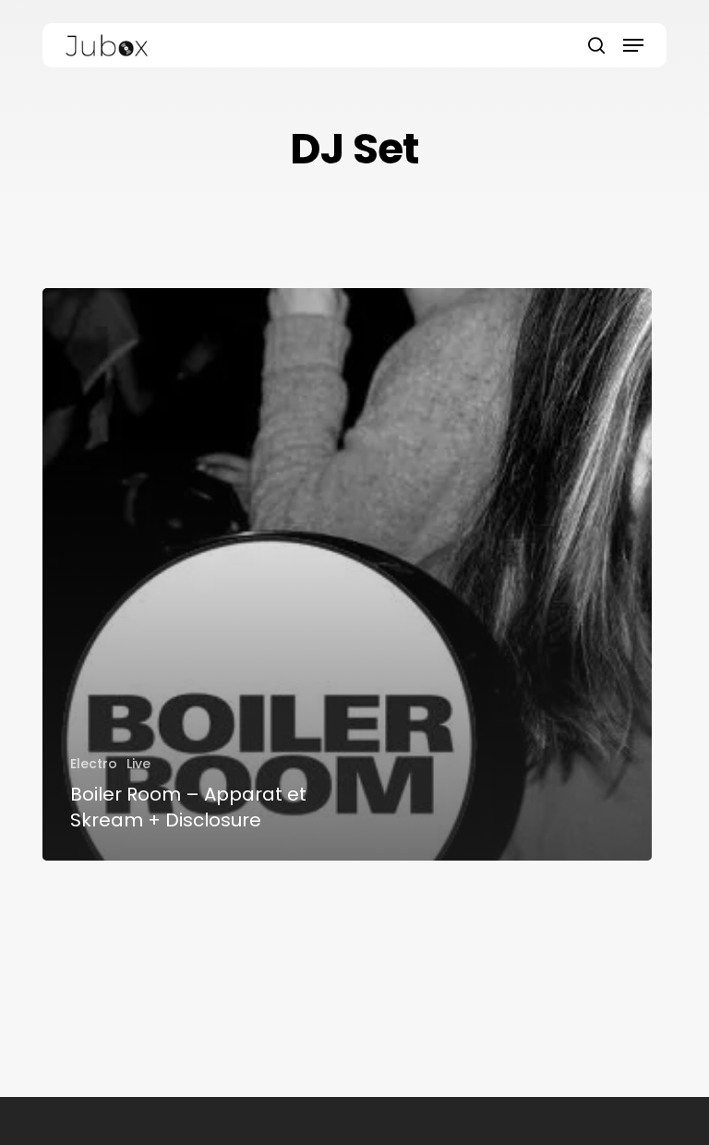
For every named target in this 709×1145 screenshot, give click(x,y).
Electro (93, 763)
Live (138, 763)
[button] (633, 45)
